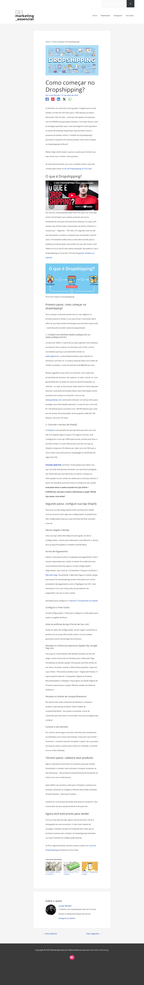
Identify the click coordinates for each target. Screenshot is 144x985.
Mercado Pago (52, 575)
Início (95, 15)
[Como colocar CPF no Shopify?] (72, 866)
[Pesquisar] (130, 3)
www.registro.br (52, 356)
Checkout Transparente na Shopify (83, 600)
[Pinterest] (52, 99)
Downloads (105, 15)
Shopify (50, 430)
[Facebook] (47, 99)
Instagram (118, 15)
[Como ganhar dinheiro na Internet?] (54, 866)
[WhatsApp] (69, 99)
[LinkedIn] (58, 99)
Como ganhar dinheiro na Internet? (53, 873)
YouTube (129, 15)
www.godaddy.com (54, 400)
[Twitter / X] (64, 99)
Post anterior (50, 933)
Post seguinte (93, 933)
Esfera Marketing (101, 950)
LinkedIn (71, 918)
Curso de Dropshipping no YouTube (77, 168)
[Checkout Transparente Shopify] (90, 866)
